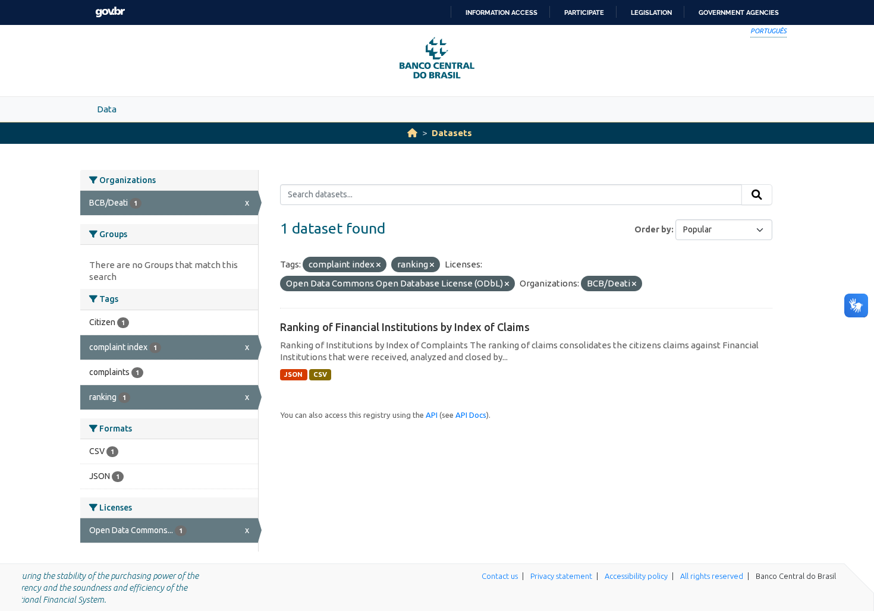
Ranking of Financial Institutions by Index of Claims (405, 327)
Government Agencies (739, 12)
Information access (501, 12)
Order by (652, 229)
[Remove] (378, 265)
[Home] (412, 133)
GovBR (110, 12)
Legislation (651, 12)
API (432, 415)
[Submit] (756, 195)
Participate (584, 12)
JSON (293, 374)
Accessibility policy (636, 576)
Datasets (452, 133)
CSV (320, 374)
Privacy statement (561, 576)
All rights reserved (711, 576)
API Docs (470, 415)
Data (107, 109)
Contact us (500, 576)
